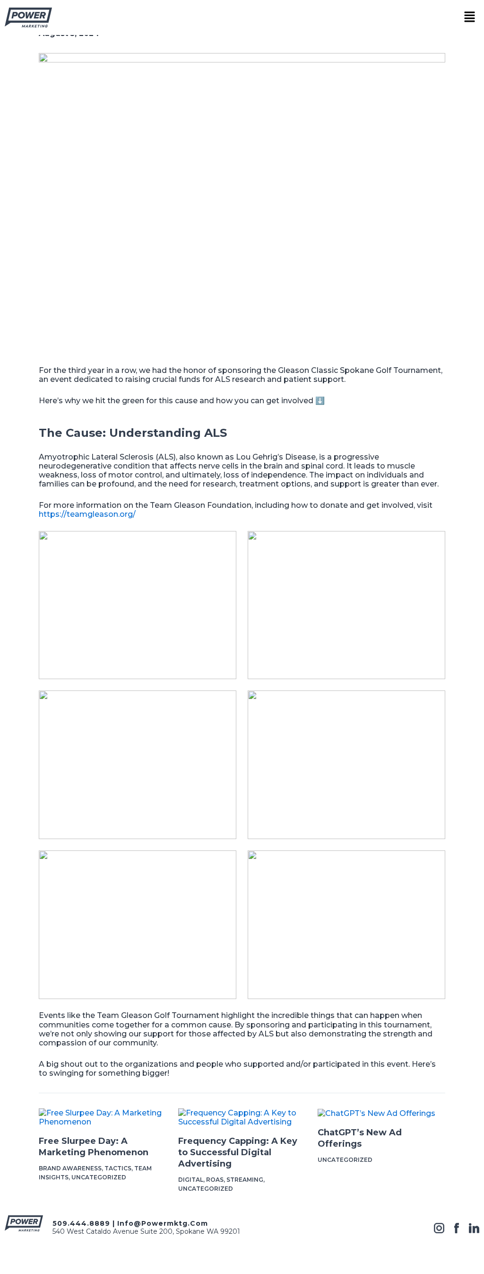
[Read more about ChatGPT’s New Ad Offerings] (376, 1112)
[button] (469, 17)
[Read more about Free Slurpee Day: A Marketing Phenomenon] (102, 1117)
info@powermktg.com (162, 1223)
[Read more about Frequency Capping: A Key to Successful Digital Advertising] (242, 1117)
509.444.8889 (81, 1223)
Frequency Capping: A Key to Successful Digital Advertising (237, 1152)
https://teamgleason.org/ (87, 514)
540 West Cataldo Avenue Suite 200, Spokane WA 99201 (146, 1231)
